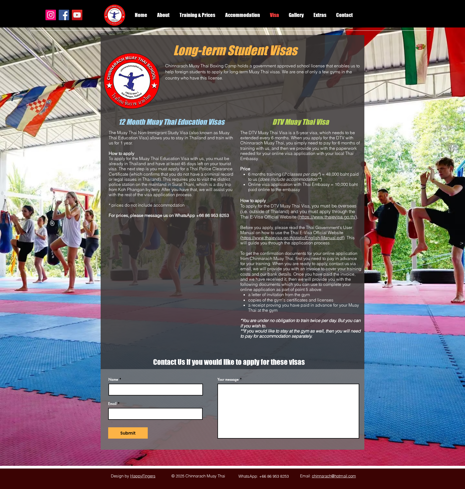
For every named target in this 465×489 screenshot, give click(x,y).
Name (113, 379)
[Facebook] (64, 15)
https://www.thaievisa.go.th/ (327, 217)
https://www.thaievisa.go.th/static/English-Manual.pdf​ (292, 237)
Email (112, 403)
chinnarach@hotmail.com (334, 475)
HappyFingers (143, 475)
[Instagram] (50, 15)
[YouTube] (77, 15)
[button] (320, 15)
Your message (228, 379)
